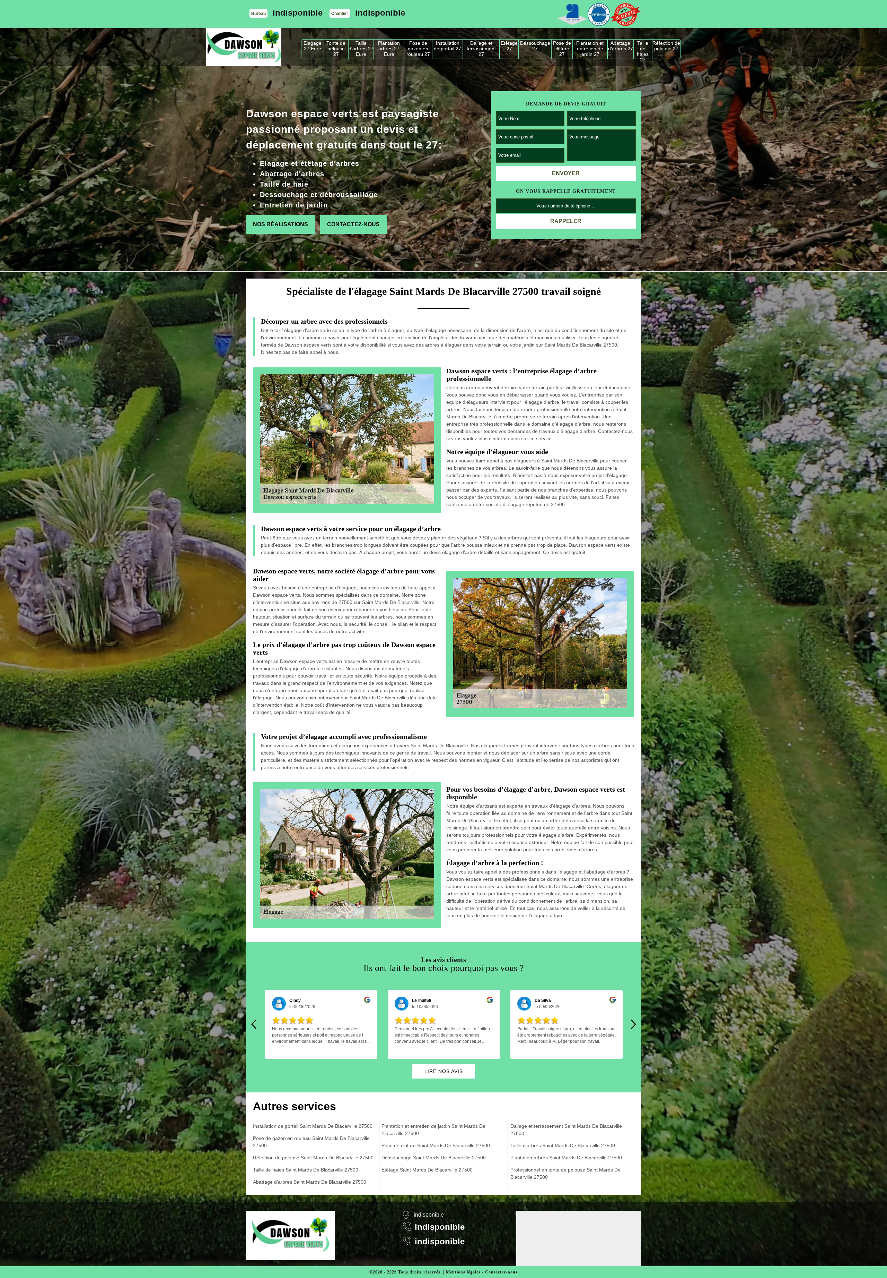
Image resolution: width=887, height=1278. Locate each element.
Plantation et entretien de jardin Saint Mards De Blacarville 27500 (433, 1129)
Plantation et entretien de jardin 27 (590, 48)
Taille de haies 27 (643, 49)
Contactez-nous (353, 224)
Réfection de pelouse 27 (666, 45)
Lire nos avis (443, 1071)
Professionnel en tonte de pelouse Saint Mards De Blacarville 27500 (565, 1173)
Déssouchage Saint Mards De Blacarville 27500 (433, 1157)
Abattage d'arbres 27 (620, 45)
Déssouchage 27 (535, 45)
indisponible (298, 12)
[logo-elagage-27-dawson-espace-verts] (243, 47)
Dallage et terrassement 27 (481, 48)
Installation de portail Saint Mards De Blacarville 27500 (312, 1126)
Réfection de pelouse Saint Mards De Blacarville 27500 (313, 1157)
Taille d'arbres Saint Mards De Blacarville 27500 (562, 1145)
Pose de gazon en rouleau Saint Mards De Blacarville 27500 (311, 1141)
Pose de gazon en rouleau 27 (418, 48)
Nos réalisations (280, 224)
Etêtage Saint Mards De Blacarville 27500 (427, 1170)
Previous (253, 1024)
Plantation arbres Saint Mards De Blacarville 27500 (566, 1157)
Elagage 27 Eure (313, 45)
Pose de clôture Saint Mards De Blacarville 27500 (435, 1145)
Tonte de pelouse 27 (335, 48)
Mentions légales (463, 1272)
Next (633, 1024)
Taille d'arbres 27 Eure (361, 48)
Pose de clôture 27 (562, 48)
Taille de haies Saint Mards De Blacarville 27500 (305, 1170)
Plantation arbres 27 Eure (389, 48)
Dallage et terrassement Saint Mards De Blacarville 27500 (566, 1129)
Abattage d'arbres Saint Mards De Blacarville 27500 (309, 1182)
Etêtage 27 (509, 45)
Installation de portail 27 (447, 45)
